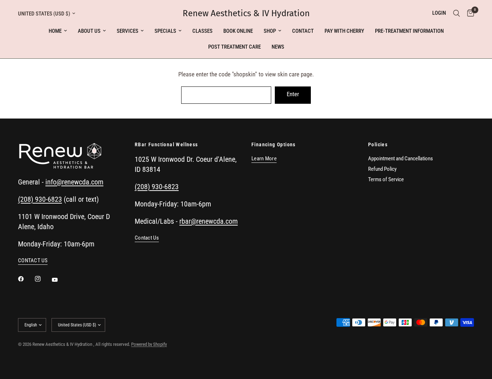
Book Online (238, 31)
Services (127, 31)
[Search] (456, 13)
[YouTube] (60, 279)
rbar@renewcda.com (208, 221)
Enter (293, 94)
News (278, 47)
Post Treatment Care (234, 47)
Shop (270, 31)
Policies (378, 144)
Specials (165, 31)
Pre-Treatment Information (409, 31)
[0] (469, 13)
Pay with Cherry (344, 31)
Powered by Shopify (149, 344)
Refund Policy (382, 169)
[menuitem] (57, 31)
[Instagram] (43, 279)
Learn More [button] (264, 159)
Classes (202, 31)
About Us (89, 31)
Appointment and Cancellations (400, 158)
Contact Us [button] (147, 238)
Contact (303, 31)
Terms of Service (386, 179)
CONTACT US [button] (33, 261)
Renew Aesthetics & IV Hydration (246, 13)
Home (55, 31)
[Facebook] (26, 279)
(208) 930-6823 (40, 199)
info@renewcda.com (74, 182)
